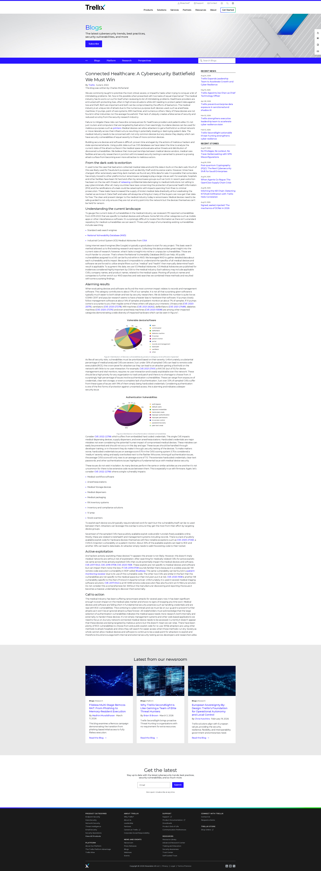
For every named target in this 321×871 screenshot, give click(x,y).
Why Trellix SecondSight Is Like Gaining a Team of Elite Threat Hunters (158, 708)
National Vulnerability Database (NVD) (106, 235)
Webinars (128, 852)
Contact (213, 3)
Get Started (228, 10)
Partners (187, 10)
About (213, 10)
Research (127, 60)
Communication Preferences (174, 830)
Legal (172, 866)
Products (148, 10)
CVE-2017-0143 (112, 583)
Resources (200, 10)
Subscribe (94, 44)
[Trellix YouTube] (230, 866)
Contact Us (205, 817)
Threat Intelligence (93, 826)
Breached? (185, 3)
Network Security (92, 823)
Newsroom (128, 843)
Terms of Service (184, 866)
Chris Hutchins (202, 719)
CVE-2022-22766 (103, 436)
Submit (178, 785)
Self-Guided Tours (170, 856)
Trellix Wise (90, 852)
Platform (111, 60)
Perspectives (144, 60)
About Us (127, 820)
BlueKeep (141, 571)
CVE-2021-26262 (146, 307)
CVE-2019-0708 (108, 565)
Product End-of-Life (171, 826)
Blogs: (97, 60)
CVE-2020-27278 (112, 307)
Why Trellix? (129, 817)
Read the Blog (96, 738)
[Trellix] (87, 866)
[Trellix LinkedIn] (226, 866)
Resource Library (169, 839)
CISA (144, 240)
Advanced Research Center (174, 843)
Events (127, 856)
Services (174, 10)
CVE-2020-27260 (185, 540)
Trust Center (168, 852)
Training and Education (172, 846)
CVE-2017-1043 (92, 565)
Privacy (165, 866)
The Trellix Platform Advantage (98, 849)
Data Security (91, 820)
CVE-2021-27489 (177, 307)
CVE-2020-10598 (153, 310)
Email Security (91, 830)
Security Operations (93, 833)
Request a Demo (208, 820)
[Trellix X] (234, 866)
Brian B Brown (151, 715)
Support (200, 3)
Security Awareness (171, 849)
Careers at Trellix (131, 830)
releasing (125, 182)
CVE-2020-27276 (104, 310)
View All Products (93, 836)
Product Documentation (173, 820)
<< (86, 60)
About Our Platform (93, 846)
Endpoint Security (92, 817)
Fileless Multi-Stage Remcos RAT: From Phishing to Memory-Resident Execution (107, 708)
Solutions (161, 10)
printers (117, 128)
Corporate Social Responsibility (136, 833)
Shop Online (206, 830)
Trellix (92, 85)
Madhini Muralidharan (103, 715)
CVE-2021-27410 (147, 368)
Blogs (126, 849)
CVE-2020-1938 (124, 565)
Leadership (128, 823)
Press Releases (130, 846)
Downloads (167, 823)
